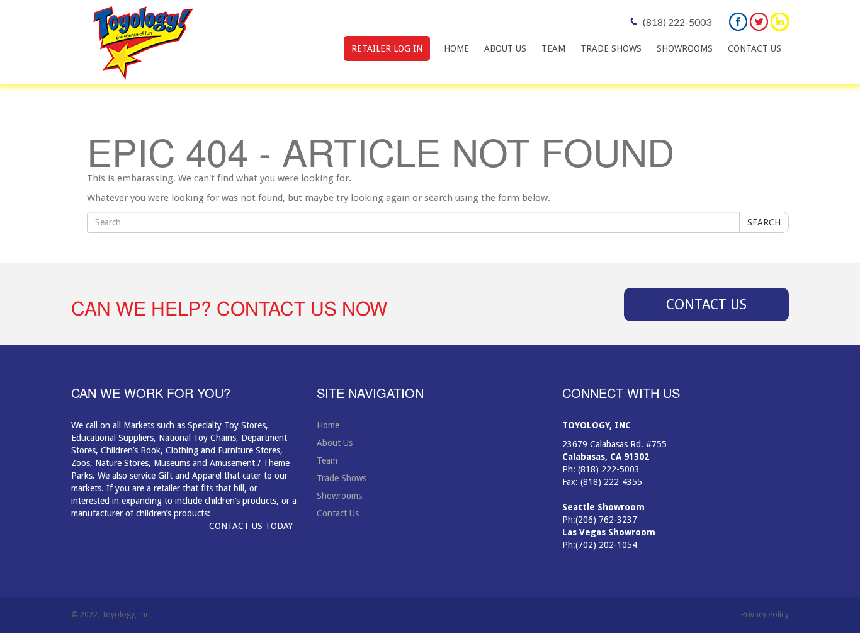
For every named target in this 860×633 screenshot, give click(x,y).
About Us (505, 48)
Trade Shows (611, 48)
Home (456, 48)
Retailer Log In (386, 48)
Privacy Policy (765, 614)
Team (553, 48)
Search (764, 222)
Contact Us (754, 48)
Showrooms (685, 48)
